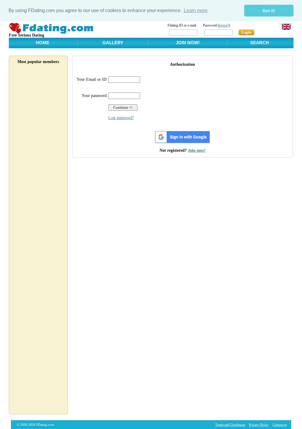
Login (246, 32)
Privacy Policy (259, 424)
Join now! (197, 150)
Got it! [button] (268, 10)
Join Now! (188, 42)
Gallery (112, 42)
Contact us (280, 424)
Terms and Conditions (230, 424)
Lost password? (121, 118)
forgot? (224, 25)
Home (42, 42)
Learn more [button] (196, 10)
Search (259, 42)
